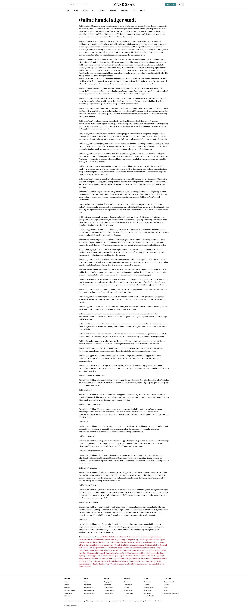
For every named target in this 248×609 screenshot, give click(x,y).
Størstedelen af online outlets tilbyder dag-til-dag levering (113, 539)
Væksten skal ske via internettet (114, 536)
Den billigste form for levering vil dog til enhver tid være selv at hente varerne (122, 547)
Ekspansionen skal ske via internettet (95, 558)
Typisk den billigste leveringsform (129, 545)
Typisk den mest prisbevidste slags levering (129, 564)
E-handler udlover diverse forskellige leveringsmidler (134, 542)
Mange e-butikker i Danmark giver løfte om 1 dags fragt (140, 555)
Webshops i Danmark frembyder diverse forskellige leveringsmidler (116, 553)
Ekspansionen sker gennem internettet (129, 558)
